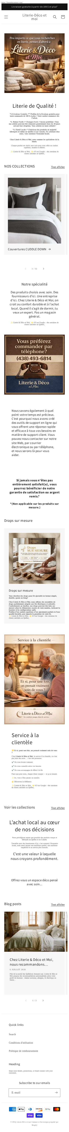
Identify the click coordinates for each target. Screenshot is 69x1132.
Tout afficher (58, 167)
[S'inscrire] (56, 1093)
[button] (6, 17)
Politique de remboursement (23, 1051)
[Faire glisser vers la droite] (43, 269)
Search (12, 1034)
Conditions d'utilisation (21, 1042)
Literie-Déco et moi (24, 1122)
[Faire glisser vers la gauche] (26, 269)
